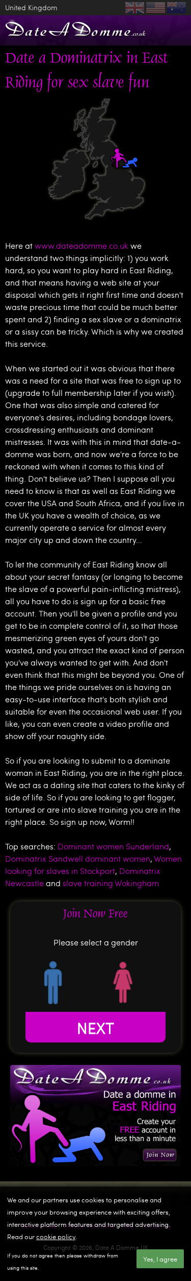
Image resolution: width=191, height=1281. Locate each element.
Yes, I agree (160, 1259)
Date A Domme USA (155, 7)
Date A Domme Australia (176, 7)
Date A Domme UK (134, 7)
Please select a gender (95, 942)
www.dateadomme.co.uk (81, 245)
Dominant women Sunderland (113, 846)
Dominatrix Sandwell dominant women (77, 858)
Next (95, 1027)
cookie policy (55, 1236)
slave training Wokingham (111, 882)
